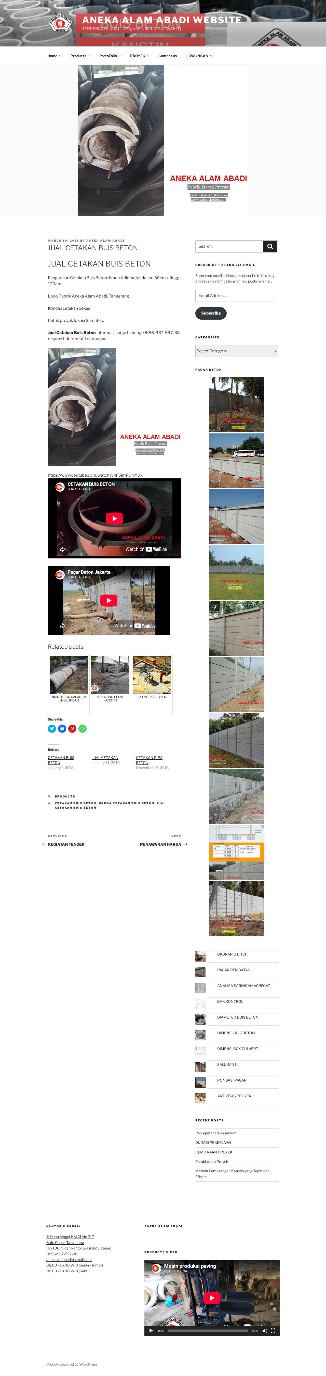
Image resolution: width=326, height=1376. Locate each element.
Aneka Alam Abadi (105, 240)
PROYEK (137, 56)
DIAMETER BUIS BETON (238, 1017)
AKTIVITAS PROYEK (234, 1096)
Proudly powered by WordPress (72, 1364)
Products (78, 56)
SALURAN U (227, 1064)
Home (52, 56)
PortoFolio (108, 56)
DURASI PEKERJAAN (213, 1142)
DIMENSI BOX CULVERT (237, 1048)
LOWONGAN (197, 56)
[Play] (151, 1330)
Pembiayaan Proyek (211, 1161)
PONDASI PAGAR (232, 1080)
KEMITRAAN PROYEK (214, 1152)
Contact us (167, 56)
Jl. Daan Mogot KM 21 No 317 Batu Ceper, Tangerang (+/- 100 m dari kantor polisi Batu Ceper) (78, 1242)
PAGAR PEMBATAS (233, 970)
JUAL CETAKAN (105, 757)
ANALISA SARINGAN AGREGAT (243, 985)
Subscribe (211, 313)
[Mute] (264, 1330)
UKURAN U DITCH (232, 954)
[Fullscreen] (273, 1330)
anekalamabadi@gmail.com (69, 1259)
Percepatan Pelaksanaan (215, 1133)
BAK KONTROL (230, 1001)
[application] (212, 1298)
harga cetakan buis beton (127, 803)
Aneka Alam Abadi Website (162, 20)
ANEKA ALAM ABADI (163, 1226)
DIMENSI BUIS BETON (236, 1033)
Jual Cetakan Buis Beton (72, 332)
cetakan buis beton (76, 803)
